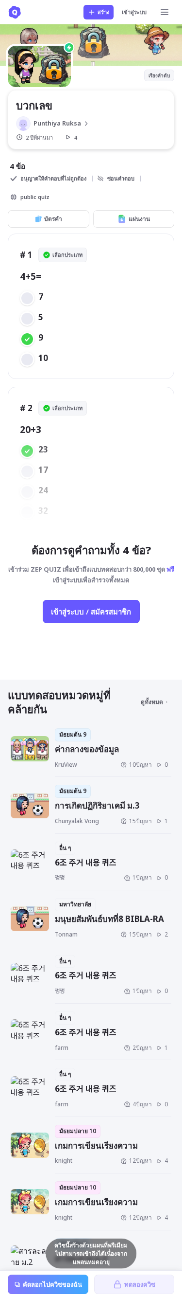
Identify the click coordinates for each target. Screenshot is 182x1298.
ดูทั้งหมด (152, 702)
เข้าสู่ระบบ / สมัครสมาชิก (91, 611)
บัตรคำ (53, 219)
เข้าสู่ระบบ (134, 12)
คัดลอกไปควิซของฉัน (52, 1284)
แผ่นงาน (139, 219)
